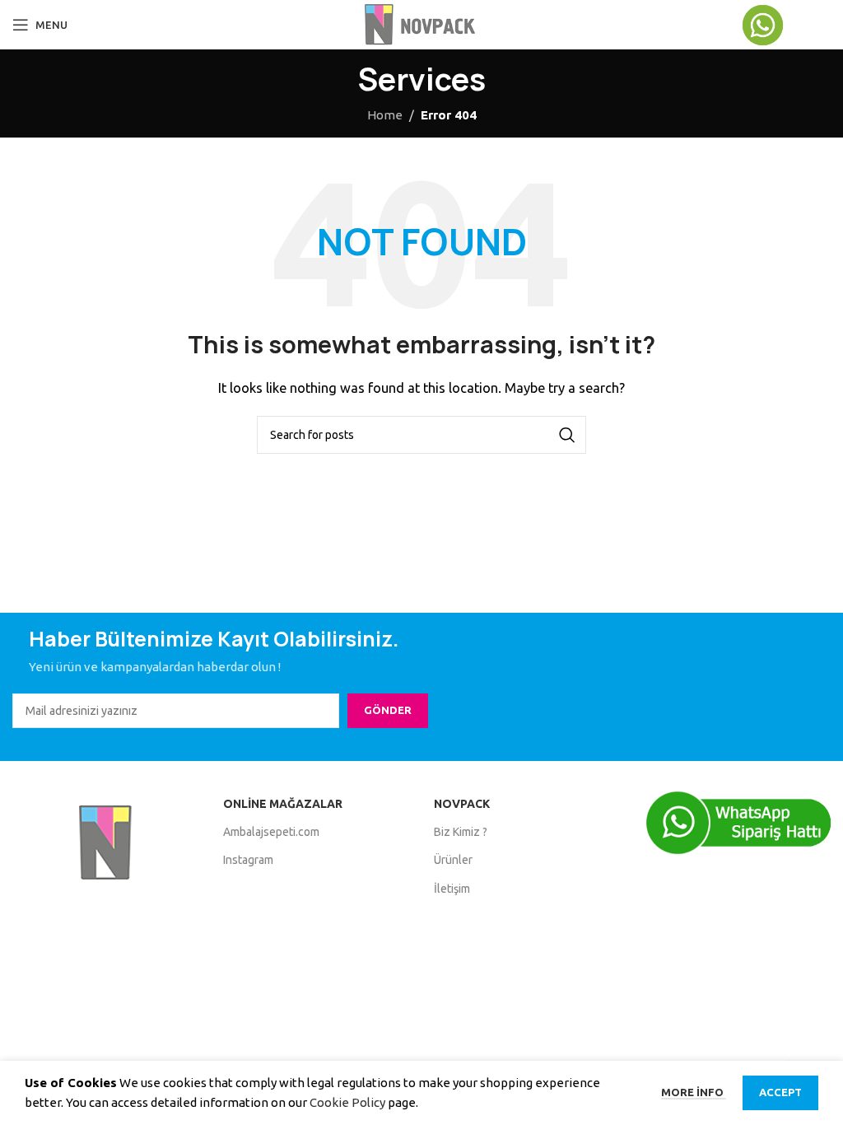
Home (385, 115)
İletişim (452, 888)
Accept (780, 1092)
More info (693, 1092)
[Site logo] (421, 23)
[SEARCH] (567, 435)
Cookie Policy (347, 1102)
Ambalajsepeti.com (271, 831)
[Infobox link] (785, 25)
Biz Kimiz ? (460, 831)
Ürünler (453, 859)
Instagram (248, 859)
